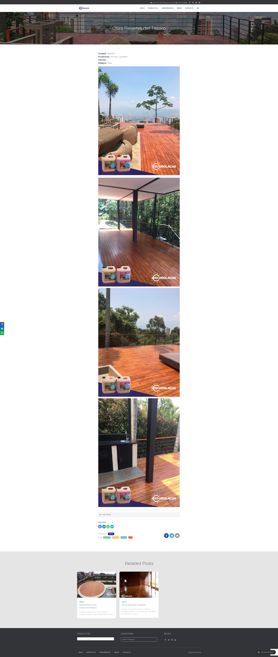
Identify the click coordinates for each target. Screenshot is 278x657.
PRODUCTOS (153, 8)
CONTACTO (189, 8)
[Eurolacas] (83, 8)
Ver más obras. (105, 514)
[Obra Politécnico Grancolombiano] (96, 584)
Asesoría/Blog (168, 8)
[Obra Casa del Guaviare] (139, 584)
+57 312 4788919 (182, 2)
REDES (179, 8)
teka (130, 537)
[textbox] (95, 638)
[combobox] (95, 638)
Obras (111, 534)
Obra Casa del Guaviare (134, 605)
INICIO (142, 8)
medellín (107, 537)
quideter (115, 537)
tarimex (123, 537)
